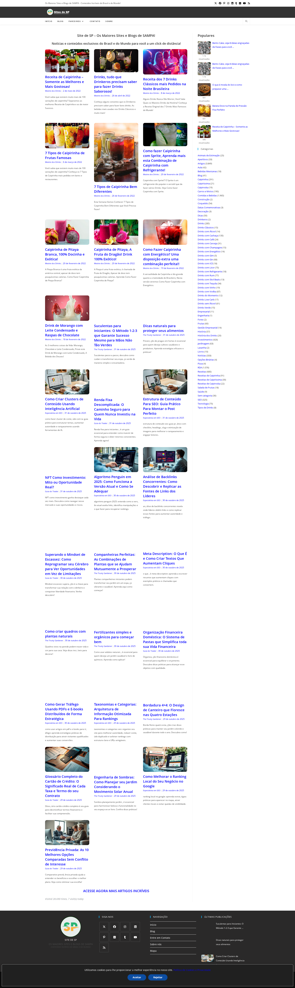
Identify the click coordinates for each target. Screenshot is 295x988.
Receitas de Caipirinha (209, 375)
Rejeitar (157, 977)
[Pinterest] (104, 937)
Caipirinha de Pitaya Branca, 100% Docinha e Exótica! (65, 254)
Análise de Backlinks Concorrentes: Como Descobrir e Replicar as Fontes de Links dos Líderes (162, 486)
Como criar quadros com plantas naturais (65, 633)
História (202, 331)
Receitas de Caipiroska (209, 383)
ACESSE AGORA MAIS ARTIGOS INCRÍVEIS (116, 891)
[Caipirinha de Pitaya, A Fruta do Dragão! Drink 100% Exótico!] (116, 242)
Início (153, 924)
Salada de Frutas (206, 387)
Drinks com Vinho (207, 287)
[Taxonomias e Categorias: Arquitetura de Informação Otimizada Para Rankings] (116, 697)
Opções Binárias (206, 359)
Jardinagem (203, 343)
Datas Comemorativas (209, 207)
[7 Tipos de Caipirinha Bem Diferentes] (116, 179)
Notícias (202, 355)
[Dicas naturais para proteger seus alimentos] (165, 319)
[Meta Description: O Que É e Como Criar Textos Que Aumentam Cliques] (165, 546)
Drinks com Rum (206, 275)
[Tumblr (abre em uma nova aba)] (236, 3)
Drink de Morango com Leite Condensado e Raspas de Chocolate (64, 330)
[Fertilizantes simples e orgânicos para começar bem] (116, 625)
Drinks (201, 223)
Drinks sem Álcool (207, 303)
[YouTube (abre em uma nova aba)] (244, 3)
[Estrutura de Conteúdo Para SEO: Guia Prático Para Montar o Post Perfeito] (165, 392)
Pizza (200, 363)
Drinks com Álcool (207, 231)
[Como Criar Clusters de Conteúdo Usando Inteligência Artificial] (67, 392)
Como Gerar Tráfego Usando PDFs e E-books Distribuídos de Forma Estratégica (64, 711)
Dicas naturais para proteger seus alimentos (163, 328)
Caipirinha (203, 179)
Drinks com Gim (206, 255)
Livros (201, 351)
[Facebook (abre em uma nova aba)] (220, 3)
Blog (200, 175)
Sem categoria (205, 395)
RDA (200, 367)
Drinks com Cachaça (208, 235)
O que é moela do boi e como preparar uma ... (227, 86)
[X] (104, 926)
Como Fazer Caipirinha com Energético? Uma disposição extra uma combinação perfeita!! (162, 256)
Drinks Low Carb (206, 299)
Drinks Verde (204, 307)
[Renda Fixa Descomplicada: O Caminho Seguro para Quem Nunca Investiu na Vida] (116, 393)
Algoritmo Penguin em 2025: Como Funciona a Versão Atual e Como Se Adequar (113, 483)
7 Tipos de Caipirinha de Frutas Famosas (65, 155)
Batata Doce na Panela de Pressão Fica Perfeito (229, 107)
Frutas (201, 323)
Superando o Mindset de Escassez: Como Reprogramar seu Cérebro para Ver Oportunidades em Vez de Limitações (66, 564)
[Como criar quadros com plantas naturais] (67, 624)
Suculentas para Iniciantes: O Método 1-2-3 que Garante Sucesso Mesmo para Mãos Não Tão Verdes (115, 335)
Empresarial (204, 311)
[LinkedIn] (135, 926)
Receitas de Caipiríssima (210, 379)
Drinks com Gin (205, 259)
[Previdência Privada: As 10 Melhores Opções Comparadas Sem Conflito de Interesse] (67, 843)
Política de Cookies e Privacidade (192, 970)
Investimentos (205, 339)
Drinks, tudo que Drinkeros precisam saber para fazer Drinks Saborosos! (115, 84)
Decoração (203, 211)
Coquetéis (203, 203)
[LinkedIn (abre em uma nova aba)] (232, 3)
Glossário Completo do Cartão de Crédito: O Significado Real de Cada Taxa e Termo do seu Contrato (65, 786)
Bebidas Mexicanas (207, 171)
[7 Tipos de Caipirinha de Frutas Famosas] (67, 146)
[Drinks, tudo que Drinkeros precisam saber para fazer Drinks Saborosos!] (116, 70)
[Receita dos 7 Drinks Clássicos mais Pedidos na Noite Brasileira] (165, 72)
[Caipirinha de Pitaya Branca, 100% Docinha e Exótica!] (67, 242)
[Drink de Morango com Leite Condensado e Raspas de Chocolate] (67, 318)
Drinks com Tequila (207, 283)
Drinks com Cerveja (207, 243)
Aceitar (137, 977)
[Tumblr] (125, 937)
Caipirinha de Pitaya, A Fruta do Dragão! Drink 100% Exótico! (113, 254)
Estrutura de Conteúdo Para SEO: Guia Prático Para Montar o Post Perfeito (162, 406)
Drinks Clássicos (206, 227)
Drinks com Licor (206, 267)
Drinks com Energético (209, 251)
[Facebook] (114, 926)
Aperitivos (203, 159)
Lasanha (202, 347)
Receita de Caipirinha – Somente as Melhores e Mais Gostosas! (64, 82)
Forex (200, 319)
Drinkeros (203, 219)
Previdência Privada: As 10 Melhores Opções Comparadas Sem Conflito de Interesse (67, 856)
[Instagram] (125, 926)
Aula (200, 167)
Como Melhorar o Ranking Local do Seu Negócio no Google (164, 781)
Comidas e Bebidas (207, 195)
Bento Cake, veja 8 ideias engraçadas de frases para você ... (230, 44)
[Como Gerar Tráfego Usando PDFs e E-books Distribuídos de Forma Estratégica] (67, 697)
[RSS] (104, 947)
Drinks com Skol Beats (209, 279)
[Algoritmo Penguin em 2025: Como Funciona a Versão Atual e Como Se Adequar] (116, 470)
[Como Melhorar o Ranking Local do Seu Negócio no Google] (165, 769)
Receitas (202, 371)
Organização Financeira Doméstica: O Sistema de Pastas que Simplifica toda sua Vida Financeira (165, 639)
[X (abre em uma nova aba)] (215, 3)
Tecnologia (203, 403)
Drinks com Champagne (210, 247)
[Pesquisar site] (246, 21)
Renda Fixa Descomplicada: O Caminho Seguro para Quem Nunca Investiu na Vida (115, 409)
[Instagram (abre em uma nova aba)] (228, 3)
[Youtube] (135, 937)
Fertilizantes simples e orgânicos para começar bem (114, 637)
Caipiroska (203, 187)
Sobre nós (155, 944)
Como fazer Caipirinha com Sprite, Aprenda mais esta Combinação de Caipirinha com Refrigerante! (164, 160)
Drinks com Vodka (207, 291)
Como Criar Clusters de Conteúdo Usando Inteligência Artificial (64, 404)
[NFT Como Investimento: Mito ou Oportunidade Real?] (67, 470)
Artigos (201, 163)
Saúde (201, 391)
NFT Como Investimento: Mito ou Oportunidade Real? (65, 482)
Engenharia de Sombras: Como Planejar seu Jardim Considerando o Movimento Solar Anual (115, 784)
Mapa (153, 950)
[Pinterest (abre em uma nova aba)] (224, 3)
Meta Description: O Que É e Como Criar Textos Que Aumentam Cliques (165, 558)
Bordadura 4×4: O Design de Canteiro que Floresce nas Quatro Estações (164, 710)
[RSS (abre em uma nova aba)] (248, 3)
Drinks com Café (206, 239)
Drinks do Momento (208, 295)
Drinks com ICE (205, 263)
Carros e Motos (205, 191)
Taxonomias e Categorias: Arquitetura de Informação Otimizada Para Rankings (115, 711)
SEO (200, 399)
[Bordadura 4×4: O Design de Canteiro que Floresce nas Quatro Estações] (165, 698)
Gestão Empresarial (207, 327)
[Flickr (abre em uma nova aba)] (240, 3)
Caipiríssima (204, 183)
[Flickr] (114, 937)
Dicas (200, 215)
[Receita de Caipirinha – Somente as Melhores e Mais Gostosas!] (67, 70)
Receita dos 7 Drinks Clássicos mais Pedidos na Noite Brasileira (164, 84)
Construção (203, 199)
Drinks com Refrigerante (210, 271)
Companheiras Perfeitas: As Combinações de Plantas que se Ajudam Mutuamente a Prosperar (115, 561)
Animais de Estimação (209, 155)
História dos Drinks (207, 335)
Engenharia (203, 315)
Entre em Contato (160, 937)
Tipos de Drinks (205, 407)
